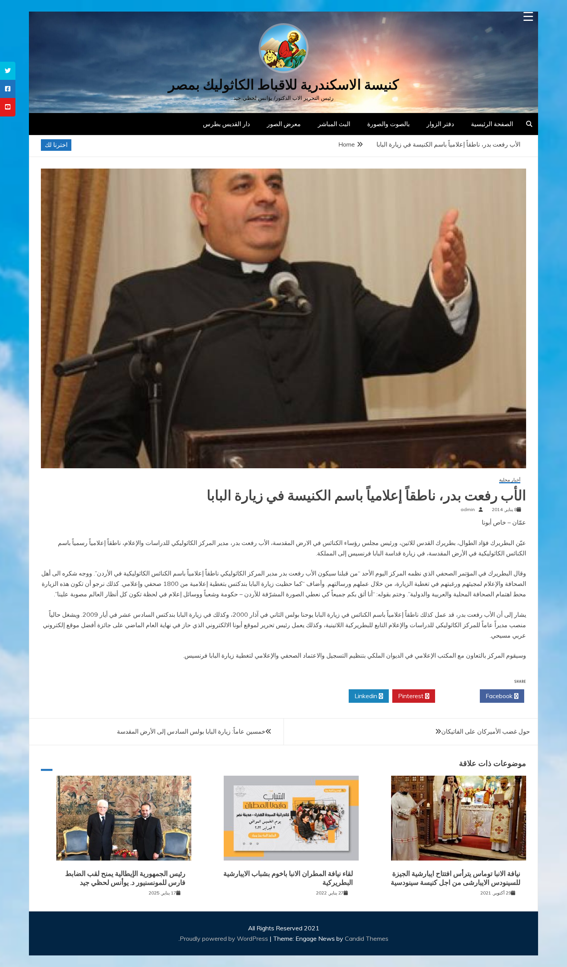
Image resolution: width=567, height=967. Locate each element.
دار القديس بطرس (226, 124)
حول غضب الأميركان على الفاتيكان (485, 731)
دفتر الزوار (440, 124)
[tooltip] (7, 71)
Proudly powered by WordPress (225, 938)
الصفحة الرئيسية (492, 124)
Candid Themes (366, 938)
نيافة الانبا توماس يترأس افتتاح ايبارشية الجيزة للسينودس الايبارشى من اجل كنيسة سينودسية (455, 878)
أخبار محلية (509, 480)
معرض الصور (284, 124)
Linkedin (366, 696)
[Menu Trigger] (528, 16)
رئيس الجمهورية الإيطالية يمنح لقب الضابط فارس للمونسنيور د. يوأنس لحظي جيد (125, 878)
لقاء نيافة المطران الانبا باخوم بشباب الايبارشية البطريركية (288, 878)
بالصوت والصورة (388, 124)
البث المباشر (334, 124)
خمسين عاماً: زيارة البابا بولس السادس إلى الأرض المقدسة (191, 731)
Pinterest (411, 696)
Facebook (500, 696)
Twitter (455, 696)
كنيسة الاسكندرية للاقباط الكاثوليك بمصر (283, 85)
